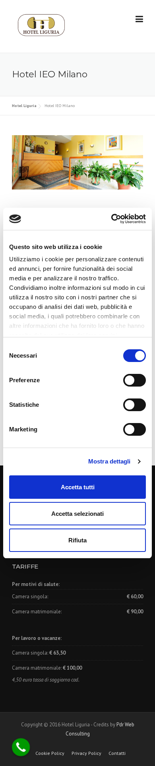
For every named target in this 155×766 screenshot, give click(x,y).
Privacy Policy (86, 753)
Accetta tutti (78, 487)
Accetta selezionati (77, 513)
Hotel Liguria (24, 105)
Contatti (117, 753)
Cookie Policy (49, 753)
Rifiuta (77, 540)
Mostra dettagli (109, 461)
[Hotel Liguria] (41, 27)
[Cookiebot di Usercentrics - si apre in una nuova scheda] (111, 219)
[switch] (134, 380)
